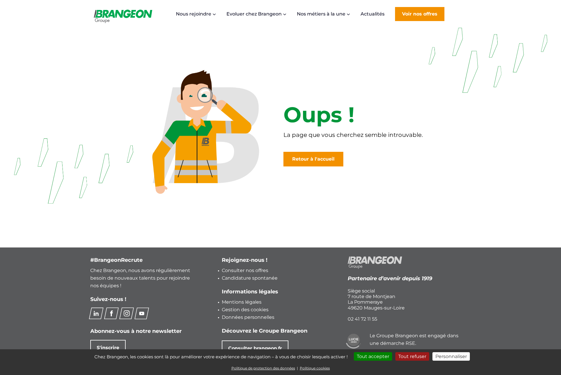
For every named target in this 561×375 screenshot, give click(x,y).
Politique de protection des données (263, 368)
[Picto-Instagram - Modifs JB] (126, 313)
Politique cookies (315, 368)
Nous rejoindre (193, 14)
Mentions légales (242, 302)
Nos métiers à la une (321, 14)
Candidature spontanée (250, 278)
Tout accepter (373, 356)
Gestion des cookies (245, 309)
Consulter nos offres (245, 270)
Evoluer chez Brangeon (254, 14)
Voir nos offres (419, 14)
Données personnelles (248, 317)
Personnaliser (451, 356)
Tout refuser (412, 356)
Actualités (373, 14)
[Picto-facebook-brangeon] (111, 313)
